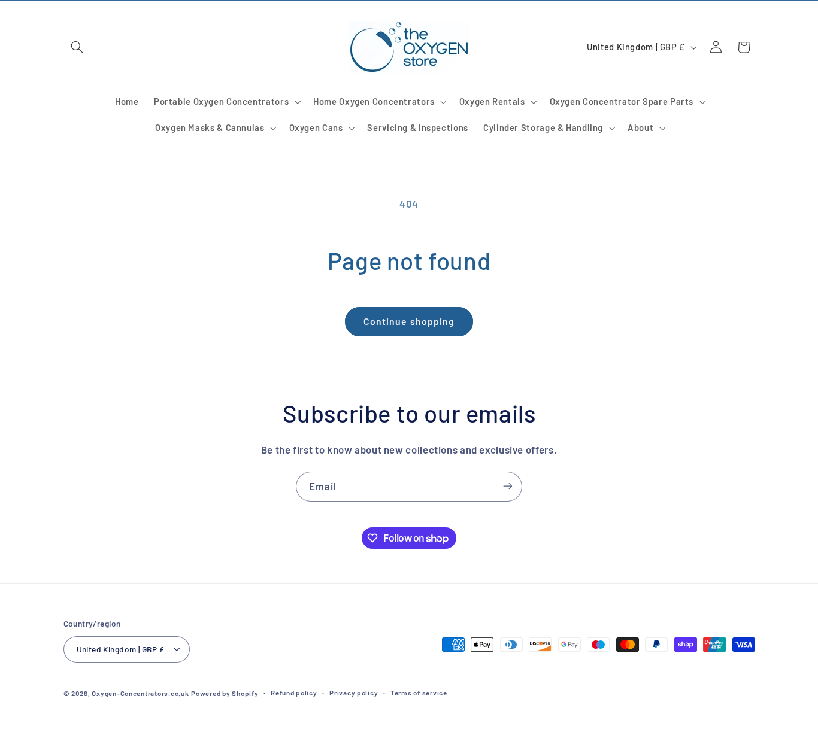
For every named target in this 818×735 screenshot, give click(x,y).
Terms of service (418, 692)
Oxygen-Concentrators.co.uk (140, 692)
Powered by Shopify (224, 692)
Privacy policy (353, 692)
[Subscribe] (508, 486)
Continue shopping (409, 321)
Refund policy (294, 692)
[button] (77, 47)
